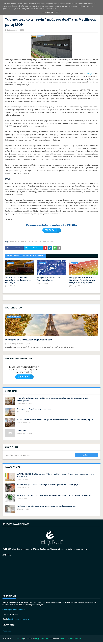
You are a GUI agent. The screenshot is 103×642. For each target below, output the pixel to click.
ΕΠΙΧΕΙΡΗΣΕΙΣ (22, 241)
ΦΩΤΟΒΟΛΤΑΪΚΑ (35, 241)
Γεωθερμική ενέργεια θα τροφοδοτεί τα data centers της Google (18, 280)
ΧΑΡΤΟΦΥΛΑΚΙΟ (48, 241)
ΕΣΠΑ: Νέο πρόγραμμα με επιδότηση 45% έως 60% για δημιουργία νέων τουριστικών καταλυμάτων (53, 399)
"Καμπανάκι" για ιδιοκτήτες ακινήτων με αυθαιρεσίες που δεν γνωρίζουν (48, 484)
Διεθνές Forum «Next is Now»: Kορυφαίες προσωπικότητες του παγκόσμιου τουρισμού (55, 419)
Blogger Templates (41, 638)
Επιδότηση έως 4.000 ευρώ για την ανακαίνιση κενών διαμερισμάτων (46, 506)
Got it (59, 12)
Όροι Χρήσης (22, 430)
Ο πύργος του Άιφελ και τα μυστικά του (28, 339)
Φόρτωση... (7, 631)
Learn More (47, 12)
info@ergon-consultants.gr (18, 619)
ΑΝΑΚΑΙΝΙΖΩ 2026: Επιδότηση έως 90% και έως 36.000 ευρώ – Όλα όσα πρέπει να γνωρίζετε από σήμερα (55, 475)
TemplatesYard (17, 638)
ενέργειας (90, 74)
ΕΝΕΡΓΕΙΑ (13, 241)
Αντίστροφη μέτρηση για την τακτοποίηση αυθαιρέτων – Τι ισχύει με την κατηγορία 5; (54, 495)
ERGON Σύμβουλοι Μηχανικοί (72, 638)
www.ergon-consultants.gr (14, 610)
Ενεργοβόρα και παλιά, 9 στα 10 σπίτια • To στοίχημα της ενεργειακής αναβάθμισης (82, 280)
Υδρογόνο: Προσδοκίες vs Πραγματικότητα (48, 278)
